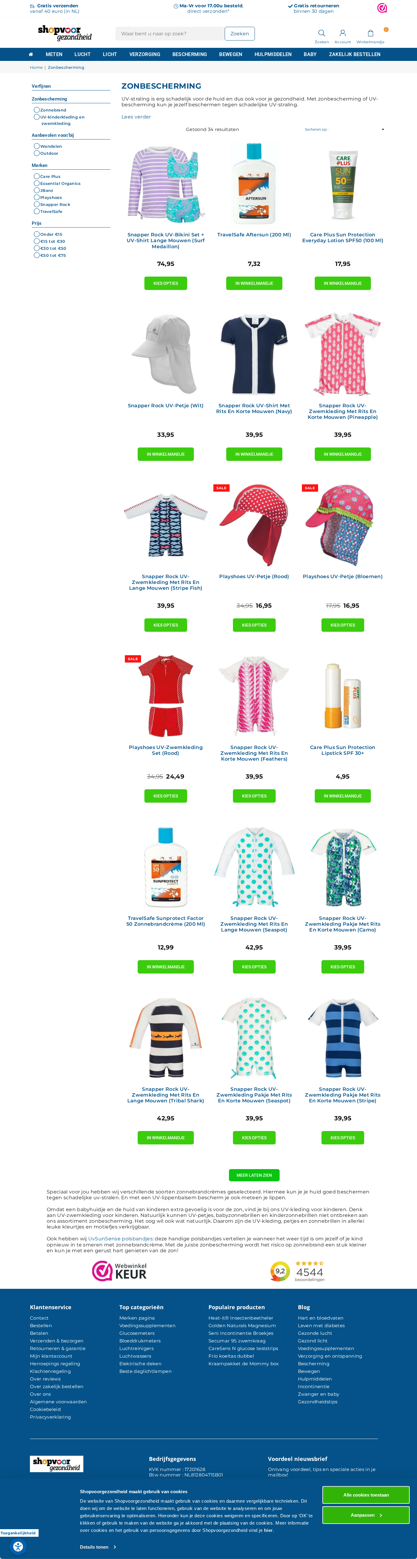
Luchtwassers (135, 1356)
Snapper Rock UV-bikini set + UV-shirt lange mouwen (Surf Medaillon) (166, 240)
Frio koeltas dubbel (231, 1356)
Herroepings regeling (55, 1363)
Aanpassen (363, 1514)
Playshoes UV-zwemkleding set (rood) (166, 750)
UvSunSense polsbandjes (120, 1239)
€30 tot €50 (53, 248)
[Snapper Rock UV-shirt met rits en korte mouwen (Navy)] (254, 354)
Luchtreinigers (136, 1348)
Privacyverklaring (50, 1417)
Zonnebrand (53, 110)
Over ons (40, 1394)
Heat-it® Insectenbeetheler (241, 1318)
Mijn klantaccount (51, 1356)
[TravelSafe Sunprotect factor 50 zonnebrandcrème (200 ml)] (166, 867)
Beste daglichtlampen (145, 1371)
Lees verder (136, 117)
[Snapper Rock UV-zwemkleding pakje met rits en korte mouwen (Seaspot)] (254, 1038)
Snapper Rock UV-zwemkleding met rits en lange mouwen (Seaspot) (254, 924)
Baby (310, 54)
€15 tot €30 (52, 241)
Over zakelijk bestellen (56, 1386)
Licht (110, 54)
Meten (54, 54)
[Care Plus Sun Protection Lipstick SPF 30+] (343, 696)
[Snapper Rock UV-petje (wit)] (166, 354)
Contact (39, 1318)
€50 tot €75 (53, 255)
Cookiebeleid (45, 1409)
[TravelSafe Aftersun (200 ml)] (254, 183)
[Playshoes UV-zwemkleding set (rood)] (166, 696)
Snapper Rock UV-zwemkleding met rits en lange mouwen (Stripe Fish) (165, 582)
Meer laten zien (254, 1175)
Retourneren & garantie (57, 1348)
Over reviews (45, 1379)
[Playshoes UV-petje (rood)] (254, 525)
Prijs (37, 223)
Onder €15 (51, 234)
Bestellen (41, 1325)
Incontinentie (314, 1386)
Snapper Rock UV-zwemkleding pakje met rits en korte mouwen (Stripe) (342, 1095)
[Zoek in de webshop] (322, 32)
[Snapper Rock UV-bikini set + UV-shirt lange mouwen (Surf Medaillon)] (166, 183)
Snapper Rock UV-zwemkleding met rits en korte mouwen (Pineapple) (343, 411)
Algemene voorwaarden (58, 1402)
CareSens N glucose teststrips (243, 1348)
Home (36, 67)
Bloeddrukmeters (140, 1341)
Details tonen (94, 1547)
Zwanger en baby (318, 1394)
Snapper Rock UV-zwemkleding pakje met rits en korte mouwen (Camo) (342, 924)
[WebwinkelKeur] (382, 8)
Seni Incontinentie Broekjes (241, 1333)
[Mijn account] (343, 32)
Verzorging (144, 54)
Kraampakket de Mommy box (244, 1363)
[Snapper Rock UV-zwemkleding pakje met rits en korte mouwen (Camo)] (343, 867)
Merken (40, 165)
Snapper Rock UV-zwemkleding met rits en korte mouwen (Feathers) (254, 753)
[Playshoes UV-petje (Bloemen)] (343, 525)
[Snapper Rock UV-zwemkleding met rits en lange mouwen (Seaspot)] (254, 867)
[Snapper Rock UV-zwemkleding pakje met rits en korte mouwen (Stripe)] (343, 1038)
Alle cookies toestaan (366, 1494)
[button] (370, 32)
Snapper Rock (55, 204)
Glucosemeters (137, 1333)
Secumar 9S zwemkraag (237, 1341)
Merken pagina (137, 1318)
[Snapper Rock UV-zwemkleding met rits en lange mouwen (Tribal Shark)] (166, 1038)
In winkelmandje (254, 281)
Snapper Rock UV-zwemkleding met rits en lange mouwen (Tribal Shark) (166, 1095)
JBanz (46, 190)
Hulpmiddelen (273, 54)
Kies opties (166, 281)
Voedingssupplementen (147, 1325)
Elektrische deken (140, 1363)
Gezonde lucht (315, 1333)
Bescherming (189, 54)
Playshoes (51, 197)
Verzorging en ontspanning (330, 1356)
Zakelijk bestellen (355, 54)
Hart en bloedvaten (321, 1318)
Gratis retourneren (316, 6)
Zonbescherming (49, 99)
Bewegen (230, 54)
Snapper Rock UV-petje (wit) (166, 405)
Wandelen (51, 146)
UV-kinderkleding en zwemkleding (62, 120)
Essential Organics (60, 183)
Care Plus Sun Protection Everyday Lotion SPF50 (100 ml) (343, 237)
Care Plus (50, 176)
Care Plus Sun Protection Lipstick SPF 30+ (342, 750)
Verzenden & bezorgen (56, 1341)
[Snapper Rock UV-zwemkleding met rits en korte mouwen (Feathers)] (254, 696)
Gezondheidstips (318, 1402)
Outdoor (49, 153)
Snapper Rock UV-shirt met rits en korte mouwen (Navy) (254, 408)
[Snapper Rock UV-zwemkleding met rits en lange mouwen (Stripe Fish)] (166, 525)
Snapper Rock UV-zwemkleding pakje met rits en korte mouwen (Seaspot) (254, 1095)
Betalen (39, 1333)
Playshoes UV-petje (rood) (254, 576)
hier (268, 1530)
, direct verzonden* (211, 8)
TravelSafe (51, 211)
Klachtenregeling (50, 1371)
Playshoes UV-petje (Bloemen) (343, 576)
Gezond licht (313, 1341)
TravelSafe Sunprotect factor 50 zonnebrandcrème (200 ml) (165, 921)
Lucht (82, 54)
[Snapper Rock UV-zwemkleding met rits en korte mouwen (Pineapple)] (343, 354)
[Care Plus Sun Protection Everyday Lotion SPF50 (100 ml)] (343, 183)
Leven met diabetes (321, 1325)
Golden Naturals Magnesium (242, 1325)
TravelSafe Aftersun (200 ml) (254, 235)
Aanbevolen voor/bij (53, 135)
